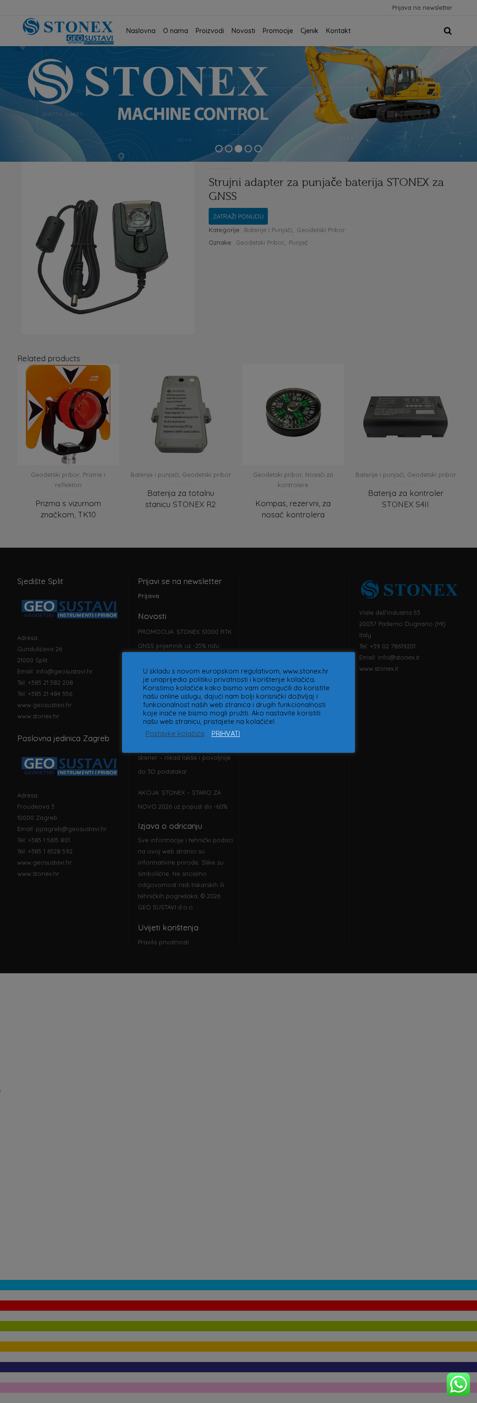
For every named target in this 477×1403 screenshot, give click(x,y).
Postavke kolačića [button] (174, 733)
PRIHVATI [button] (225, 733)
